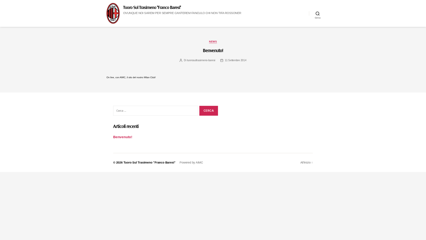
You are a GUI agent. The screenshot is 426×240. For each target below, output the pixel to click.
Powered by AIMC (191, 162)
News (213, 41)
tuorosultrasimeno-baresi (201, 60)
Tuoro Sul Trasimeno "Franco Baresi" (152, 8)
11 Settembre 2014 (235, 60)
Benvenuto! (213, 51)
